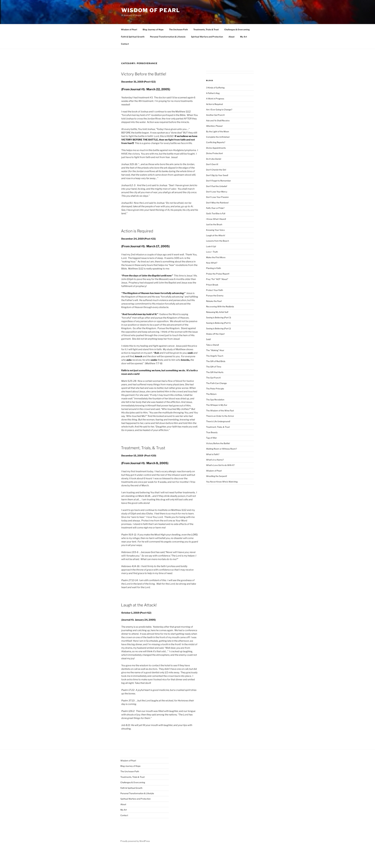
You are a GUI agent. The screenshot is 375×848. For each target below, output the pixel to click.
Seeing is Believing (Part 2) (218, 328)
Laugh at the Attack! (139, 605)
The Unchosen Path (178, 29)
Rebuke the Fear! (214, 301)
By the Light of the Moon (217, 131)
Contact (125, 44)
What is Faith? (212, 454)
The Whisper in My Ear (216, 405)
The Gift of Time (213, 366)
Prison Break (212, 284)
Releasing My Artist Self (217, 312)
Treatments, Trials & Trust (206, 29)
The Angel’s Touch (214, 356)
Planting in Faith (213, 268)
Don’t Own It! (212, 164)
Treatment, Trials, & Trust (143, 448)
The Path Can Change (216, 383)
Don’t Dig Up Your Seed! (217, 175)
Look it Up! (211, 246)
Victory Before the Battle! (143, 74)
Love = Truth (212, 252)
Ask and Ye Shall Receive (218, 120)
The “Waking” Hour (215, 350)
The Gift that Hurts (214, 372)
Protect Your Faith (214, 290)
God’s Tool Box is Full (215, 213)
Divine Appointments (216, 148)
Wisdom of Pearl (150, 10)
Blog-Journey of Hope (153, 29)
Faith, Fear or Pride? (215, 208)
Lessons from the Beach (217, 241)
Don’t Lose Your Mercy (216, 191)
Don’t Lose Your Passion (217, 197)
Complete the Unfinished (217, 137)
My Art (243, 36)
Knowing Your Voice (215, 230)
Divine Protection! (214, 153)
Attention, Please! (214, 126)
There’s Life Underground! (218, 421)
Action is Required (137, 231)
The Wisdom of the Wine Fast (220, 410)
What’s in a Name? (215, 459)
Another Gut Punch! (215, 115)
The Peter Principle (215, 388)
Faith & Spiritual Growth (132, 36)
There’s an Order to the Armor (220, 416)
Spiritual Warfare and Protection (207, 36)
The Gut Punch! (213, 377)
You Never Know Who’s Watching (222, 481)
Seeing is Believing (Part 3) (218, 317)
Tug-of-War (211, 438)
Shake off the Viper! (215, 334)
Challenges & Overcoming (237, 29)
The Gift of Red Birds (215, 361)
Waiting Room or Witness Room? (221, 448)
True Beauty (212, 432)
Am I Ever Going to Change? (219, 109)
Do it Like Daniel (213, 159)
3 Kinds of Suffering (215, 87)
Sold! (208, 339)
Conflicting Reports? (215, 142)
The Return (211, 394)
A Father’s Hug (213, 93)
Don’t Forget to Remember (218, 180)
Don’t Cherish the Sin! (216, 169)
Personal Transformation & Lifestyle (167, 36)
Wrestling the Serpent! (216, 476)
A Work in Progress (215, 98)
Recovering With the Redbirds (220, 306)
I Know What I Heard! (216, 219)
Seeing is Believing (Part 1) (218, 323)
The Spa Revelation (215, 399)
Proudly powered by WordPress (135, 841)
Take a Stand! (212, 345)
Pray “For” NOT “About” (217, 279)
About (232, 36)
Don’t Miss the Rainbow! (217, 202)
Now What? (211, 262)
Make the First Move (215, 257)
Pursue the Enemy (214, 295)
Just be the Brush (214, 224)
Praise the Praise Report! (217, 273)
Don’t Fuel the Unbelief (216, 186)
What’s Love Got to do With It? (220, 465)
